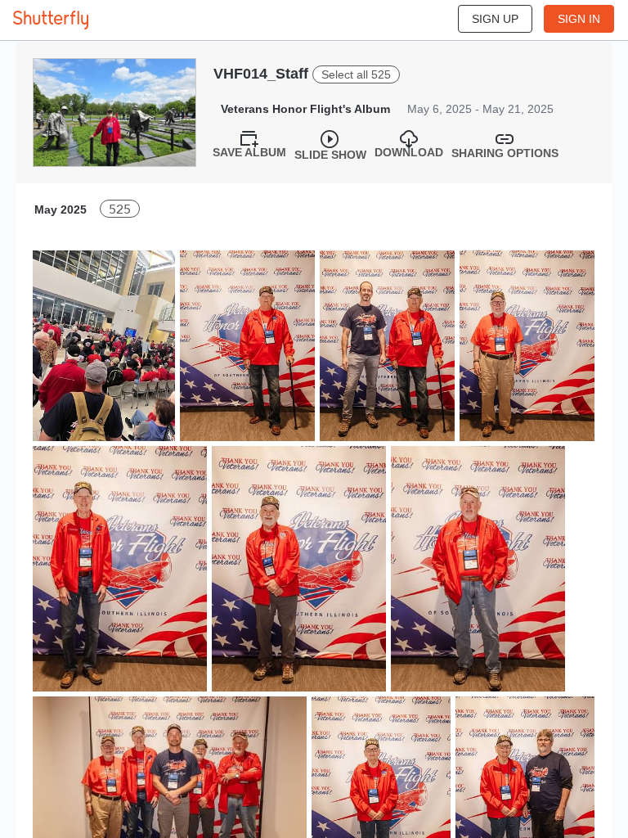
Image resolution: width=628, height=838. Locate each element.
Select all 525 (356, 74)
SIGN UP (495, 18)
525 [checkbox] (120, 209)
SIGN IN (579, 18)
